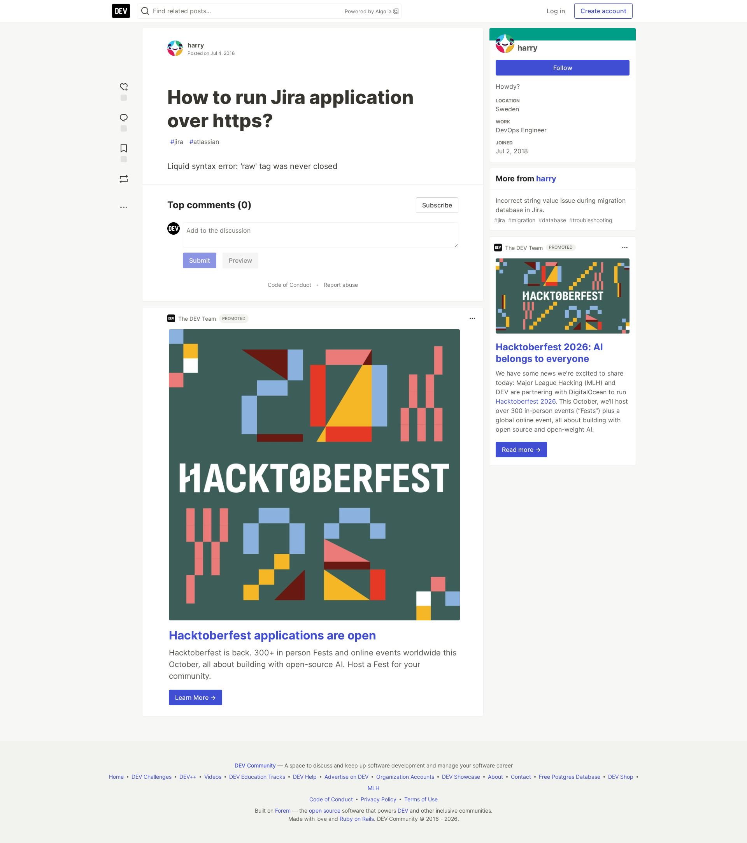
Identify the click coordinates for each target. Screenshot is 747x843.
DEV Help (305, 776)
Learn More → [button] (195, 697)
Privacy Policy (378, 799)
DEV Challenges (152, 776)
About (495, 776)
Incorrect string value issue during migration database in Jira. (560, 210)
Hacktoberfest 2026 (526, 401)
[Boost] (123, 179)
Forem (283, 810)
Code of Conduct (289, 284)
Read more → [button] (521, 449)
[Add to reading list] (123, 152)
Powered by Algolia (369, 11)
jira (176, 142)
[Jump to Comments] (123, 121)
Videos (212, 776)
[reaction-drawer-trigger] (124, 91)
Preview (240, 260)
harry (196, 45)
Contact (521, 776)
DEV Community (255, 765)
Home (116, 776)
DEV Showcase (461, 776)
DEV (403, 810)
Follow (562, 68)
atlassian (204, 142)
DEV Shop (620, 776)
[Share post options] (124, 207)
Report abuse (341, 284)
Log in (556, 11)
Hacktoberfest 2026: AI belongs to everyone (549, 352)
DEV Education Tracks (257, 776)
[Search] (145, 11)
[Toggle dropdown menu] (472, 318)
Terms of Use (421, 799)
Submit (199, 260)
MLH (373, 788)
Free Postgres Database (569, 776)
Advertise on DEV (346, 776)
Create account (603, 11)
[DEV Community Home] (121, 11)
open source (324, 810)
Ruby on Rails (357, 818)
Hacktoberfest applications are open (272, 635)
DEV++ (187, 776)
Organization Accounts (405, 776)
